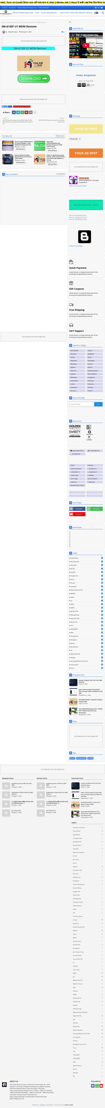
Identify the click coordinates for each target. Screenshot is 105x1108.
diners (77, 519)
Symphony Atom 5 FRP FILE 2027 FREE (21, 784)
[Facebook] (14, 112)
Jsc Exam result (87, 955)
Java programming (87, 952)
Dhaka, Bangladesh (86, 75)
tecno (87, 668)
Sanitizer (90, 387)
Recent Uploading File (49, 13)
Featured (87, 874)
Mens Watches (92, 374)
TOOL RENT (87, 1055)
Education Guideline (87, 852)
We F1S (87, 1069)
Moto (88, 987)
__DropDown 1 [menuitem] (92, 469)
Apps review (87, 835)
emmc (87, 863)
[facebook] (77, 492)
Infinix (87, 597)
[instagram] (77, 495)
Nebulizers (74, 361)
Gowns (90, 350)
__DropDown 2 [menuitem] (75, 472)
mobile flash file (87, 654)
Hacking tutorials (87, 902)
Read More (21, 149)
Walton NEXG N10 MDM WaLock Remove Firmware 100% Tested (23, 156)
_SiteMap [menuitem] (91, 475)
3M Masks (74, 364)
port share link (16, 810)
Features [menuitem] (90, 465)
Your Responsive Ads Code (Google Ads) (86, 736)
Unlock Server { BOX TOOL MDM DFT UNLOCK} (76, 13)
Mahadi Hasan (84, 178)
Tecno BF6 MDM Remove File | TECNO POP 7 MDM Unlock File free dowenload (90, 711)
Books (90, 357)
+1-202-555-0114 (94, 451)
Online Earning (87, 1009)
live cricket (87, 970)
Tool (87, 625)
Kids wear (91, 381)
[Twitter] (18, 112)
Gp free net (87, 895)
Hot (87, 913)
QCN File (87, 1023)
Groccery (73, 391)
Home (37, 13)
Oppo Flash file (87, 618)
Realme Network (88, 1030)
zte (87, 1076)
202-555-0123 (76, 454)
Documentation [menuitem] (93, 479)
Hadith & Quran (87, 906)
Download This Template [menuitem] (78, 485)
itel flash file (86, 647)
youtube (79, 514)
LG (86, 601)
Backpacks (74, 377)
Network (87, 991)
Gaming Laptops (93, 371)
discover (95, 514)
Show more (60, 136)
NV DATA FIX (86, 611)
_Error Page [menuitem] (74, 479)
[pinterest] (95, 495)
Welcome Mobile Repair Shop (23, 13)
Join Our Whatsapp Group (78, 219)
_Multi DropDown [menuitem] (76, 469)
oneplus (86, 657)
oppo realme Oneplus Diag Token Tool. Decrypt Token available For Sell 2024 (91, 691)
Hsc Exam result (87, 916)
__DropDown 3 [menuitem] (92, 472)
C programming (87, 838)
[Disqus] (34, 251)
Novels (73, 357)
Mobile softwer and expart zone (27, 8)
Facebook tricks (87, 870)
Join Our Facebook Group (77, 215)
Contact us (12, 8)
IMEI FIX (87, 593)
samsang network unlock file (16, 22)
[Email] (31, 112)
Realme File (87, 622)
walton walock (88, 1066)
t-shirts (73, 384)
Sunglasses (91, 377)
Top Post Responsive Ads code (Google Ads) (34, 41)
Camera (90, 364)
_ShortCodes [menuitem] (74, 475)
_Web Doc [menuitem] (74, 482)
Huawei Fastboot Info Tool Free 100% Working (90, 681)
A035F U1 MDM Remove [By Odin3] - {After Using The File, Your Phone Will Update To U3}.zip (56, 157)
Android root (87, 558)
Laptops (73, 374)
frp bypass (86, 640)
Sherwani (73, 354)
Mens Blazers (75, 350)
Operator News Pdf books (87, 1012)
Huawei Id (87, 586)
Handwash (74, 387)
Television (91, 384)
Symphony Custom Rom (87, 1044)
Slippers (73, 367)
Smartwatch (74, 381)
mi (87, 650)
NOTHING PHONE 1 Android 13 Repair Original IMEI (91, 700)
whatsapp (96, 509)
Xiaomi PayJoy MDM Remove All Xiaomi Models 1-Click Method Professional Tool (24, 143)
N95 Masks (91, 361)
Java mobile (87, 948)
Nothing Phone (86, 615)
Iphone (90, 367)
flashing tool (86, 636)
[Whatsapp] (22, 112)
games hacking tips (87, 884)
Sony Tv (90, 391)
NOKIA (86, 608)
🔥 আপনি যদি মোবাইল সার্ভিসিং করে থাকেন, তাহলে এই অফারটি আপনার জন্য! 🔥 (22, 802)
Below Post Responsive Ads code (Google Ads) (33, 99)
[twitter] (95, 492)
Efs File (86, 569)
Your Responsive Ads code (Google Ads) (33, 337)
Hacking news (87, 899)
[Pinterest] (26, 112)
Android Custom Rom (87, 827)
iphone (86, 643)
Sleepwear (91, 354)
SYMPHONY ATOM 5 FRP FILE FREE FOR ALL (22, 793)
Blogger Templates (46, 1105)
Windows (87, 1073)
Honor (86, 579)
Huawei (87, 583)
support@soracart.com (79, 451)
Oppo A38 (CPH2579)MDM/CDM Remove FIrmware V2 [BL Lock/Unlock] (54, 144)
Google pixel (86, 576)
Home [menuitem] (72, 465)
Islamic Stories (87, 941)
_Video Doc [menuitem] (91, 482)
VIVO (87, 632)
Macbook (73, 371)
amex (95, 519)
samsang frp (87, 665)
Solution (87, 1041)
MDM (10, 106)
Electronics (87, 859)
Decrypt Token (87, 845)
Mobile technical (87, 984)
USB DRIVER (86, 629)
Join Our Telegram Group (77, 217)
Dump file (86, 565)
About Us (5, 8)
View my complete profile (77, 186)
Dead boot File (86, 562)
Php (87, 1019)
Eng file (87, 572)
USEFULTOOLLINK (43, 8)
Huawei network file (86, 590)
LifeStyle (87, 966)
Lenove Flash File (87, 959)
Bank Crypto (69, 1105)
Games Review (87, 888)
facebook (79, 509)
